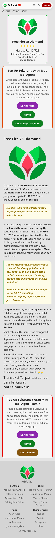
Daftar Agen (27, 105)
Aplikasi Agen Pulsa (14, 498)
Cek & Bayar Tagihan (27, 123)
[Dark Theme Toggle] (39, 5)
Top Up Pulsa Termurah (40, 489)
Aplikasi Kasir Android (14, 489)
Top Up (28, 114)
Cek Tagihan (27, 452)
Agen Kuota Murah (14, 518)
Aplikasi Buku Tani (14, 494)
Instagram (40, 522)
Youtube (41, 518)
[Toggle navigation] (34, 5)
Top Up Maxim (40, 498)
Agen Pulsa (14, 513)
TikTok (41, 526)
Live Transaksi (14, 522)
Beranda (6, 10)
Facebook (40, 513)
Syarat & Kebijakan (14, 526)
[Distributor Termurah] (5, 5)
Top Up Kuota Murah (40, 494)
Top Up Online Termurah (40, 504)
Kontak (47, 5)
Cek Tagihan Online (14, 502)
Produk (15, 10)
